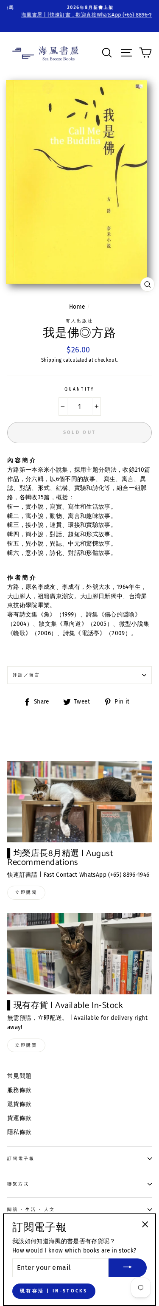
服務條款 (19, 1090)
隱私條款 (19, 1132)
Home (77, 306)
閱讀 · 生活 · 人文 (31, 1209)
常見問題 (19, 1076)
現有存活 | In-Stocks (54, 1291)
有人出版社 (79, 321)
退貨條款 (19, 1104)
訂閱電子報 (21, 1158)
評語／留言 (26, 675)
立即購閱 (26, 892)
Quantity (79, 389)
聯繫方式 (18, 1184)
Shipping (51, 360)
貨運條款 (19, 1118)
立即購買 (26, 1045)
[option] (79, 12)
